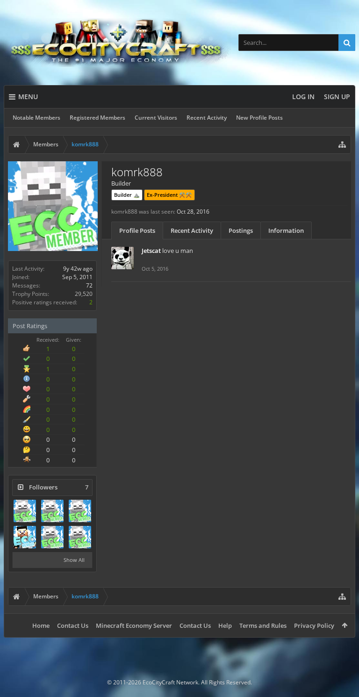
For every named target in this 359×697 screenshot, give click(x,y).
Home (41, 625)
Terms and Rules (263, 625)
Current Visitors (156, 118)
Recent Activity (207, 118)
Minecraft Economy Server (134, 625)
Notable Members (36, 118)
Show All (74, 559)
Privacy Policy (314, 625)
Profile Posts (137, 230)
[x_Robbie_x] (25, 511)
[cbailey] (25, 537)
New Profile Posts (259, 118)
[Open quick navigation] (342, 144)
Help (225, 625)
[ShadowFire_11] (52, 511)
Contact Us (72, 625)
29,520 (84, 294)
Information (286, 230)
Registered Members (97, 118)
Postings (241, 230)
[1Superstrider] (52, 537)
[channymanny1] (80, 537)
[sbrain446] (80, 511)
